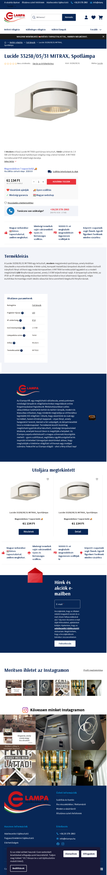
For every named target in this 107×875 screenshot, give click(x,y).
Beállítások (18, 868)
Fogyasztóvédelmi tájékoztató (19, 838)
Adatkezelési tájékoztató (57, 2)
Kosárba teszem (61, 181)
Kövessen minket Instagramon (57, 710)
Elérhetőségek (11, 842)
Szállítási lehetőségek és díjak (65, 171)
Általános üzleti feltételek (33, 2)
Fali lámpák (36, 305)
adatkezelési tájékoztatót (66, 628)
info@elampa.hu (67, 838)
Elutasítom (71, 853)
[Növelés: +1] (43, 181)
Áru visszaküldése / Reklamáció (71, 804)
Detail (78, 531)
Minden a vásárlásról (66, 808)
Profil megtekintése (93, 670)
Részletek (29, 531)
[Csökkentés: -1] (34, 181)
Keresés (69, 17)
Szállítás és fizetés (65, 799)
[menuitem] (14, 29)
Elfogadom (89, 853)
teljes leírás (9, 161)
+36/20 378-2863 (81, 2)
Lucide (100, 63)
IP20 (34, 320)
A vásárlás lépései (12, 2)
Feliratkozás (65, 643)
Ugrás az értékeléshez (43, 63)
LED (33, 312)
